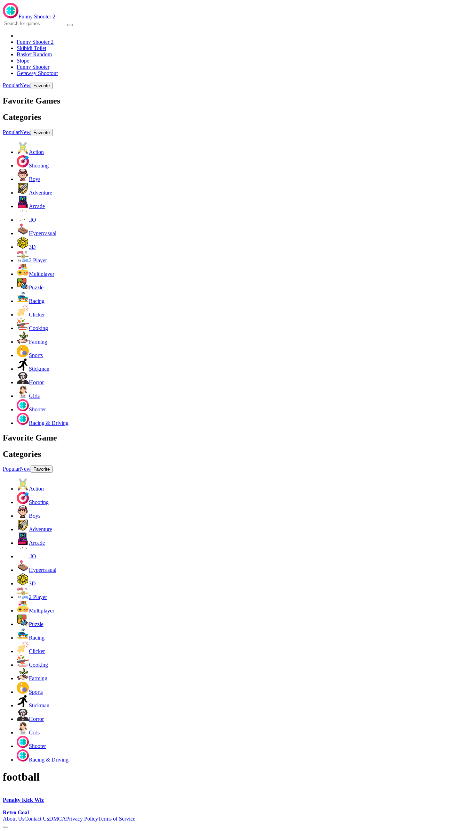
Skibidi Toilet (31, 48)
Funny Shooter (33, 67)
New (25, 85)
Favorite (41, 85)
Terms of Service (116, 819)
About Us (13, 819)
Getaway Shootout (37, 73)
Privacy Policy (82, 819)
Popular (11, 85)
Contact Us (36, 819)
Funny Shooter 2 (36, 16)
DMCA (57, 819)
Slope (23, 61)
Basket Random (34, 54)
